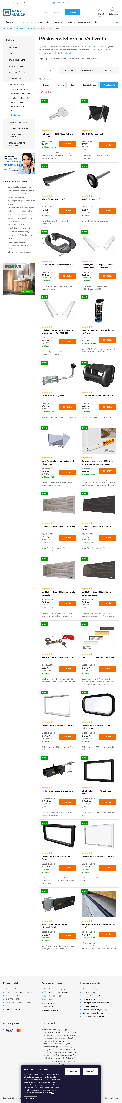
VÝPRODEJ (13, 48)
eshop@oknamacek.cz (52, 1010)
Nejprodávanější (88, 71)
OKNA (11, 54)
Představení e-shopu (90, 989)
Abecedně (109, 71)
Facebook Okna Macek (13, 1009)
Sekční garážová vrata (19, 89)
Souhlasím (90, 1071)
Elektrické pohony (17, 102)
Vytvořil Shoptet (113, 1098)
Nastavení (30, 1099)
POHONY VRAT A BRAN (18, 128)
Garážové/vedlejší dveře (20, 98)
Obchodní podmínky (90, 1006)
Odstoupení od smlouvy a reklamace (96, 1003)
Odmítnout (72, 1071)
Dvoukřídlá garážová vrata (20, 94)
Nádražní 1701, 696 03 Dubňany (20, 992)
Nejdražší (69, 71)
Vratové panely (16, 111)
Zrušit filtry (47, 92)
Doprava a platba (89, 999)
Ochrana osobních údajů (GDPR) (95, 1010)
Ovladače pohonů (17, 106)
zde (52, 1092)
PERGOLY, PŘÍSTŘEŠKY (18, 122)
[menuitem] (11, 22)
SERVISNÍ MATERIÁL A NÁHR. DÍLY (18, 144)
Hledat (72, 12)
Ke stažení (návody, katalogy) (93, 1013)
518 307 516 (66, 53)
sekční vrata (92, 46)
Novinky (86, 996)
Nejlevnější (48, 71)
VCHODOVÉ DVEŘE (16, 66)
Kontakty (6, 3)
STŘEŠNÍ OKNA (15, 79)
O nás (25, 3)
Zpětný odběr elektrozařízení (93, 1017)
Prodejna (16, 3)
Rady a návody (95, 996)
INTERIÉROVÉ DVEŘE (17, 72)
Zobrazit (107, 471)
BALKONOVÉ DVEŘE (17, 60)
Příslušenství (16, 115)
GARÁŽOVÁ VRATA (16, 85)
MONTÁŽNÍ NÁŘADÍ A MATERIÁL (17, 135)
